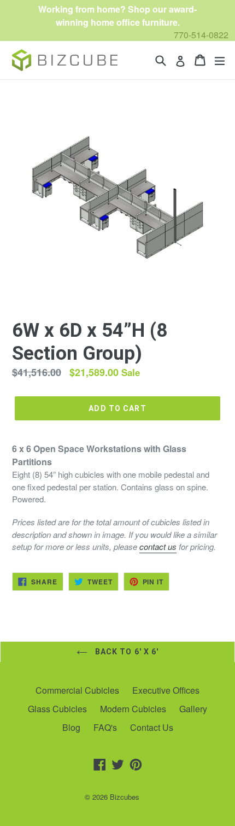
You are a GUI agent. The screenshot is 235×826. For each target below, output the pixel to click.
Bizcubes (124, 797)
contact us (158, 546)
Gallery (193, 708)
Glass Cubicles (57, 708)
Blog (71, 727)
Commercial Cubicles (77, 690)
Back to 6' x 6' (126, 651)
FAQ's (105, 727)
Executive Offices (165, 690)
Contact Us (151, 727)
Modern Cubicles (133, 708)
